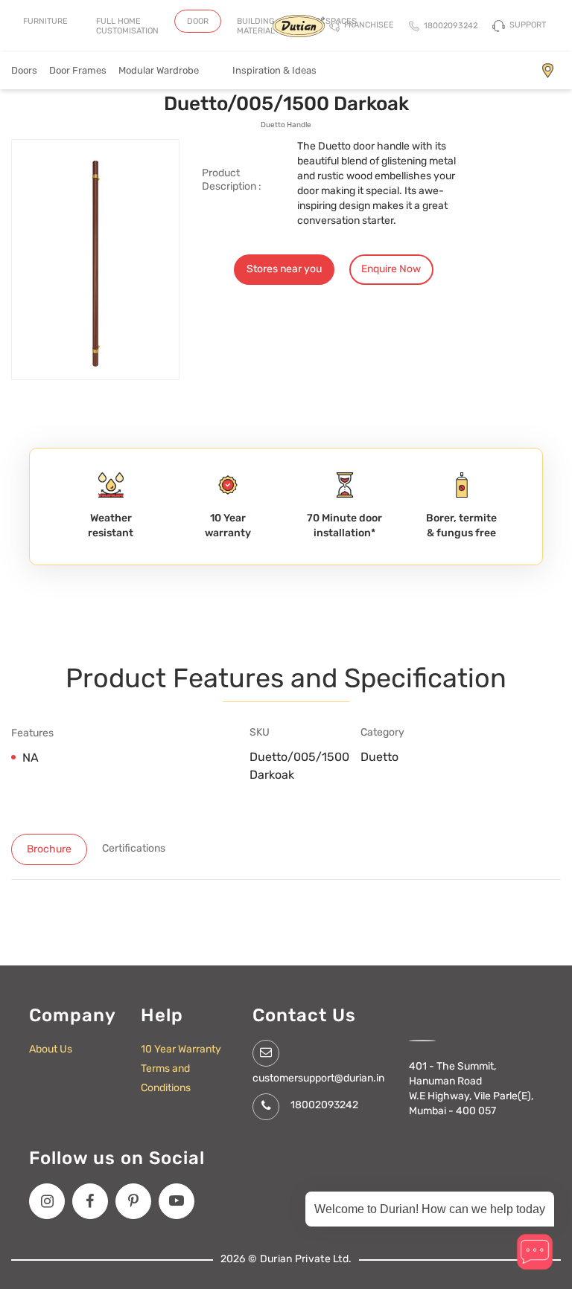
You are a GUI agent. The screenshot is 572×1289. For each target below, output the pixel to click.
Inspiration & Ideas (274, 70)
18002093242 (324, 1105)
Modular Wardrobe (169, 70)
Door (198, 21)
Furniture (45, 21)
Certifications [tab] (133, 848)
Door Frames (78, 70)
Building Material (256, 26)
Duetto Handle (286, 124)
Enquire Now (391, 269)
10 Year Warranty (181, 1049)
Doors (24, 70)
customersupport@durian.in (318, 1078)
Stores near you (284, 269)
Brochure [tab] (49, 849)
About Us (50, 1049)
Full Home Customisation (127, 26)
